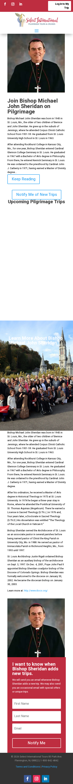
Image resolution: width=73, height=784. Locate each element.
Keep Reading (23, 179)
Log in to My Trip (62, 6)
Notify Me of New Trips (36, 194)
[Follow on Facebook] (5, 4)
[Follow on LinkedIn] (21, 4)
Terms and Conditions (28, 766)
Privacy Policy (49, 766)
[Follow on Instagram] (13, 4)
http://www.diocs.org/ (36, 590)
